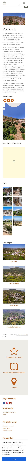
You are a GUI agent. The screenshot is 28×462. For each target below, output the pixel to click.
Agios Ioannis (14, 305)
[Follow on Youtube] (10, 403)
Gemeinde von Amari (8, 426)
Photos (4, 414)
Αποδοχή (14, 459)
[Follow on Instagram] (7, 403)
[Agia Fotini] (14, 252)
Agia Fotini (14, 262)
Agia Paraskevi (14, 283)
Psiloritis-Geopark (7, 430)
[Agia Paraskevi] (14, 274)
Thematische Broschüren (9, 412)
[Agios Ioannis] (14, 296)
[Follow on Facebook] (4, 403)
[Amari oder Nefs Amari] (14, 317)
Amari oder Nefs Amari (14, 327)
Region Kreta (6, 428)
